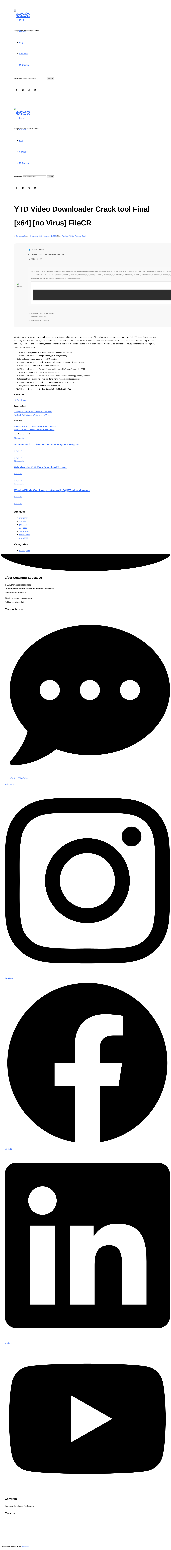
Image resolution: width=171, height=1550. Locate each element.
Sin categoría (21, 236)
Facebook (65, 236)
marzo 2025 (24, 531)
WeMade (25, 1546)
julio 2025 (23, 524)
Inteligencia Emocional (15, 1524)
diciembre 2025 (25, 521)
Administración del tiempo (16, 1536)
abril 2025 (23, 528)
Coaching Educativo (14, 1520)
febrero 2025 (24, 534)
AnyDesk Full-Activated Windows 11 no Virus (33, 412)
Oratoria (8, 1528)
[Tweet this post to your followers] (18, 400)
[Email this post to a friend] (24, 400)
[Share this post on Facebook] (15, 400)
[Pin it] (21, 400)
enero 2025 (23, 538)
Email (84, 236)
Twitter (71, 236)
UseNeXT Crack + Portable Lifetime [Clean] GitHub (35, 426)
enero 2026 (23, 518)
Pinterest (78, 236)
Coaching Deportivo (14, 1532)
